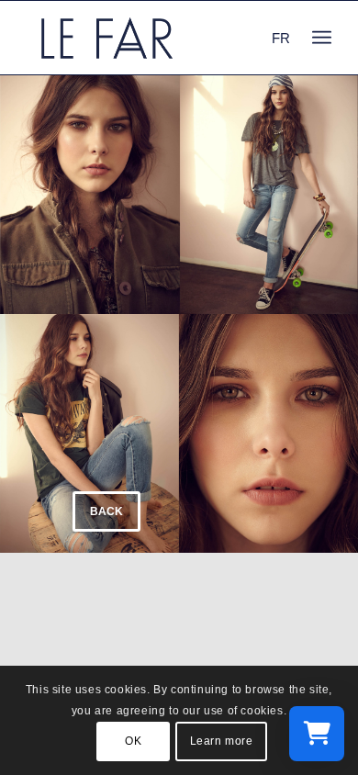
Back (106, 511)
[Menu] (321, 38)
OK (133, 741)
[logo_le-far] (148, 37)
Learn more (221, 741)
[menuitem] (321, 38)
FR (281, 38)
